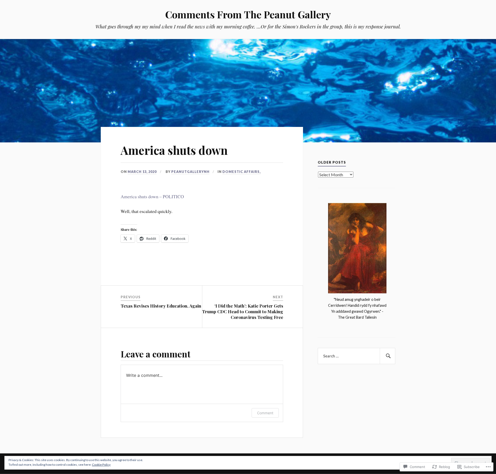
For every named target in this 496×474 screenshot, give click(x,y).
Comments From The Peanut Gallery (248, 14)
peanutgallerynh (190, 172)
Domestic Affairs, (241, 172)
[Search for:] (356, 356)
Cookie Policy (101, 465)
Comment (265, 413)
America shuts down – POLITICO (152, 196)
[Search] (387, 356)
